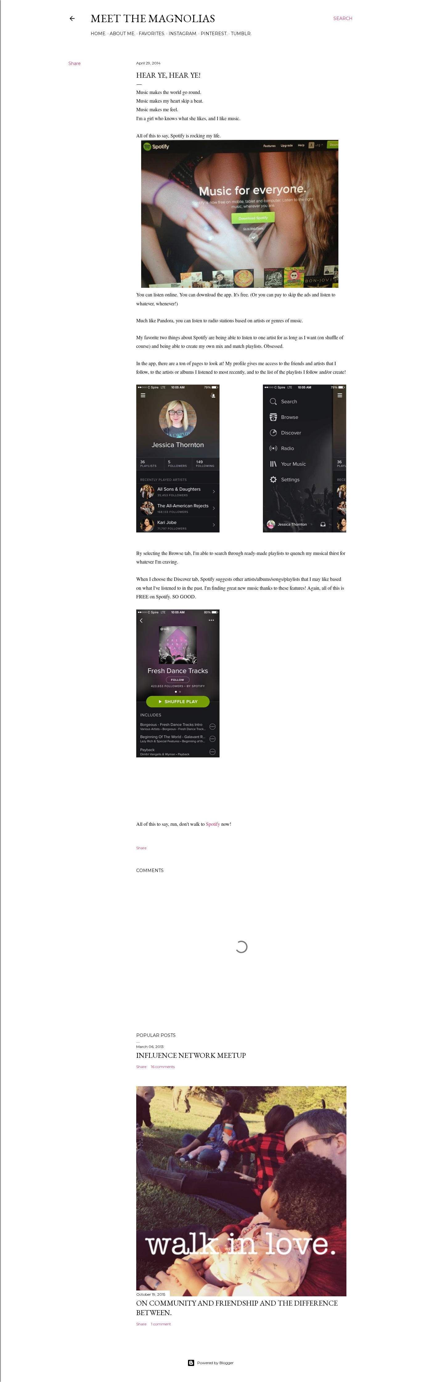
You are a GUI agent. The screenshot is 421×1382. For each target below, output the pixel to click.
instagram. (183, 33)
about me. (122, 33)
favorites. (152, 33)
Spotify (213, 824)
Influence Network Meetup (191, 1055)
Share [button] (74, 63)
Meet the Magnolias (153, 18)
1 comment (161, 1324)
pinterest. (214, 33)
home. (98, 33)
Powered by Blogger (215, 1362)
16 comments (163, 1066)
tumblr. (241, 33)
